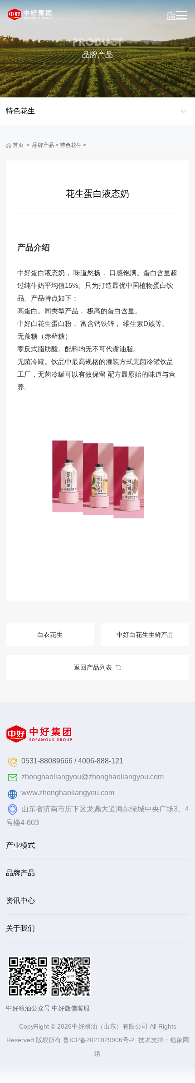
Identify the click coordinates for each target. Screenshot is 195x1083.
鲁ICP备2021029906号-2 (99, 1040)
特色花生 (71, 145)
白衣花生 (50, 634)
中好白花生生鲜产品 (145, 634)
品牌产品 (43, 145)
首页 (18, 145)
